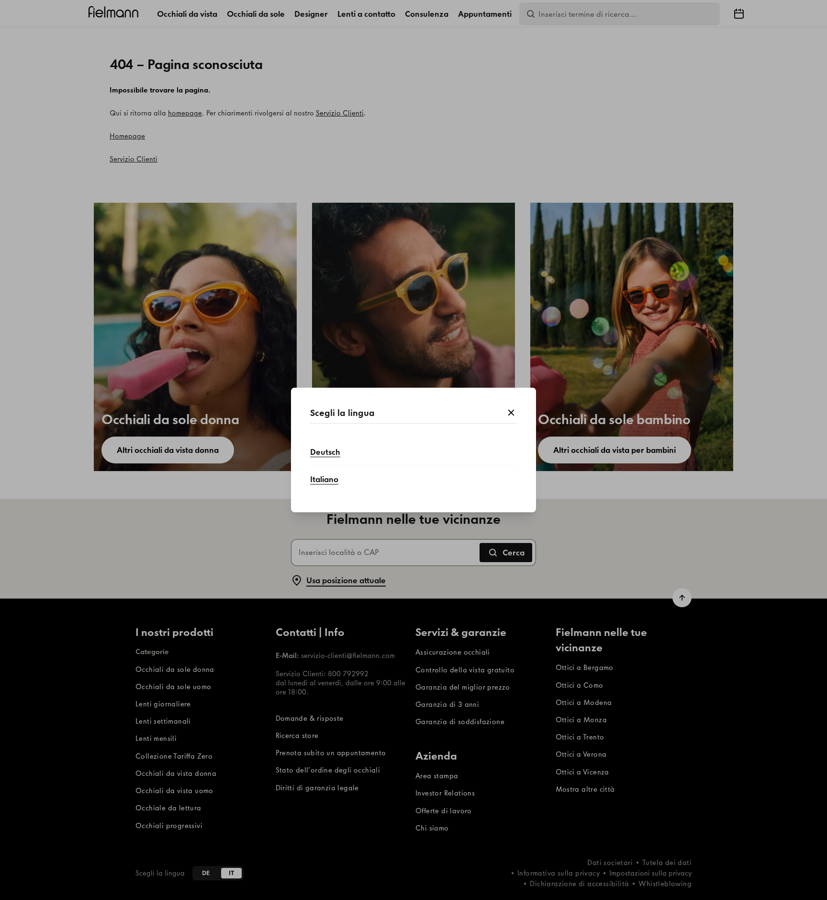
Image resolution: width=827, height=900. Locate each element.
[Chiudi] (511, 413)
